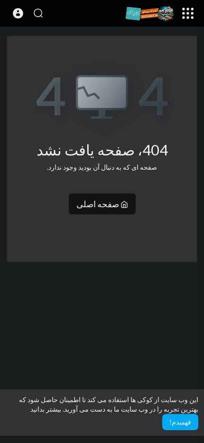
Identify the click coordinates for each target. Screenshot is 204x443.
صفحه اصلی (98, 204)
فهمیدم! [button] (180, 422)
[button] (18, 13)
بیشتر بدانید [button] (45, 409)
